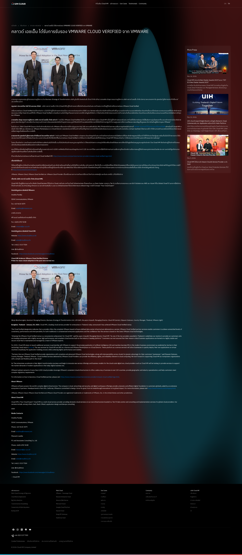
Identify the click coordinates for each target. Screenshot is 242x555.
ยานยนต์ (103, 493)
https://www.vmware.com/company (25, 170)
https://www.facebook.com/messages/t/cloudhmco (36, 254)
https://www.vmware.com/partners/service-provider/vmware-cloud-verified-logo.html (82, 156)
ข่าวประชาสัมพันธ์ (35, 25)
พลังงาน (103, 500)
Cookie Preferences (18, 541)
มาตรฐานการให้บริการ (66, 541)
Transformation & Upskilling (19, 504)
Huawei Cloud (60, 511)
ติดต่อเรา (193, 504)
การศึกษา (103, 497)
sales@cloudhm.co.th (23, 240)
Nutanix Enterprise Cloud (63, 497)
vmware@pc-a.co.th (22, 226)
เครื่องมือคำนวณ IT (151, 497)
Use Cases (123, 4)
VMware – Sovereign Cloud (64, 493)
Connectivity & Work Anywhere (20, 507)
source (31, 347)
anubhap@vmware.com (24, 208)
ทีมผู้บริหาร (193, 497)
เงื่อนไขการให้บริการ (33, 541)
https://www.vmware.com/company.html (161, 388)
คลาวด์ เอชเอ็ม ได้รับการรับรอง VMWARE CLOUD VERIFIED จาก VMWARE (68, 25)
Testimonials (133, 3)
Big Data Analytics (16, 500)
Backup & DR (15, 511)
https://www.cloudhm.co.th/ (27, 235)
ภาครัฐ (103, 507)
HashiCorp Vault (61, 518)
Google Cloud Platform (63, 507)
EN (225, 3)
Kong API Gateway (61, 514)
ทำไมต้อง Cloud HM (102, 4)
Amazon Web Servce (62, 500)
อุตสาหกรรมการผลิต (106, 514)
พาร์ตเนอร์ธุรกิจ (150, 500)
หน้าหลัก (14, 25)
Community (143, 4)
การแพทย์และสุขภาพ (106, 518)
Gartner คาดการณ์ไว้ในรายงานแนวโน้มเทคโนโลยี (149, 126)
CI (191, 511)
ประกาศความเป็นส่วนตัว (49, 541)
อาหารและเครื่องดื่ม (106, 521)
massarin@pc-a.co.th (23, 450)
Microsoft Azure (61, 504)
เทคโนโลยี (103, 511)
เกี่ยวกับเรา (23, 25)
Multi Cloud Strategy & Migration (21, 493)
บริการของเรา (114, 4)
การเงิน (103, 504)
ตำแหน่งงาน (193, 507)
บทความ (148, 493)
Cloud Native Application (18, 497)
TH (229, 3)
